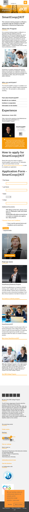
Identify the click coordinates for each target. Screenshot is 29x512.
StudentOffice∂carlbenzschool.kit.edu (13, 165)
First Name (5, 180)
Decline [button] (10, 504)
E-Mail (4, 200)
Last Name (5, 187)
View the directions (7, 463)
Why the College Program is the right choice (14, 364)
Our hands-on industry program (10, 298)
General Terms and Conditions (11, 220)
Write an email (9, 255)
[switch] (21, 2)
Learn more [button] (16, 500)
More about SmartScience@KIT (10, 338)
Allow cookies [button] (19, 504)
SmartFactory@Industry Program (11, 284)
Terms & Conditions (16, 508)
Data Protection (6, 508)
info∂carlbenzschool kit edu (9, 460)
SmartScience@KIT (7, 324)
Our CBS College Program (9, 374)
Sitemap (24, 508)
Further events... (6, 429)
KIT (15, 510)
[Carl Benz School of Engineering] (23, 9)
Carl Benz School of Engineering (14, 3)
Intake (4, 193)
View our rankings (6, 444)
